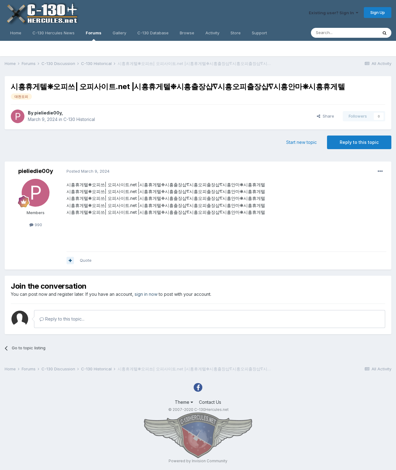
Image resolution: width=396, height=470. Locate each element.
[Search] (384, 33)
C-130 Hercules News (53, 32)
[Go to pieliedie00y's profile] (17, 116)
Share (327, 116)
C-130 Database (153, 32)
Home (15, 32)
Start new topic (301, 142)
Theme (183, 402)
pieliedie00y (48, 112)
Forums (93, 32)
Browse (187, 32)
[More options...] (380, 171)
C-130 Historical (79, 119)
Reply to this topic (359, 142)
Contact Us (210, 402)
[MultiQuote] (70, 260)
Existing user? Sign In (332, 12)
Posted (88, 171)
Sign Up (377, 12)
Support (259, 32)
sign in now (146, 294)
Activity (212, 32)
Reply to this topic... (64, 318)
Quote (86, 260)
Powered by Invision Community (198, 461)
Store (235, 32)
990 (37, 224)
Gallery (119, 32)
